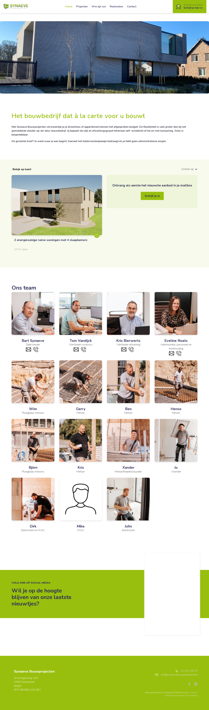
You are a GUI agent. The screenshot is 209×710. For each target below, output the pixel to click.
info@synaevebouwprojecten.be (179, 675)
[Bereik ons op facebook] (190, 684)
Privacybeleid (191, 695)
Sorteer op (187, 169)
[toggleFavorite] (96, 235)
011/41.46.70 (189, 671)
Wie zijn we (99, 6)
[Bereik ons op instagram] (195, 684)
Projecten (82, 6)
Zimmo (194, 692)
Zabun (187, 692)
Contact (131, 6)
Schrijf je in (152, 196)
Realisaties (116, 6)
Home (68, 6)
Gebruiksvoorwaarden (175, 695)
